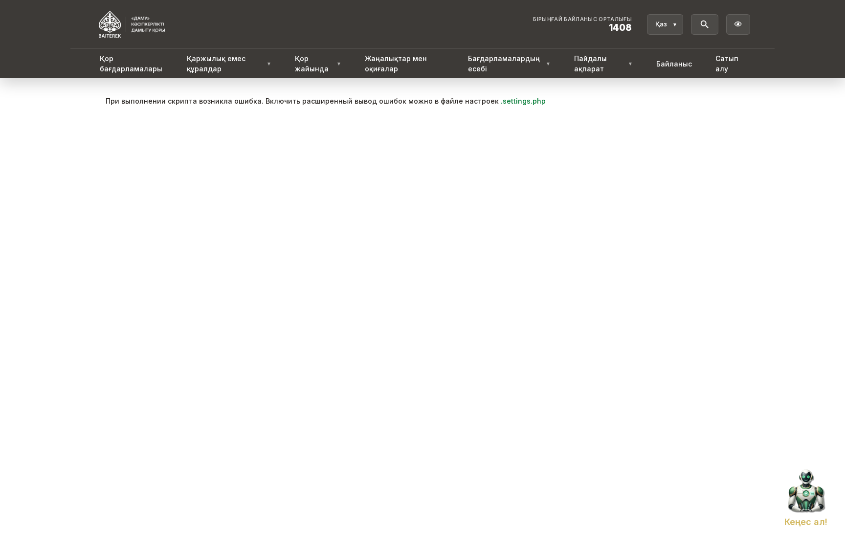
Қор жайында (318, 63)
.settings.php (523, 101)
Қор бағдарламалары (131, 63)
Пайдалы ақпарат (603, 63)
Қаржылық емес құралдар (229, 63)
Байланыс (674, 64)
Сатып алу (726, 63)
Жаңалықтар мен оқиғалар (396, 63)
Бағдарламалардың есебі (509, 63)
